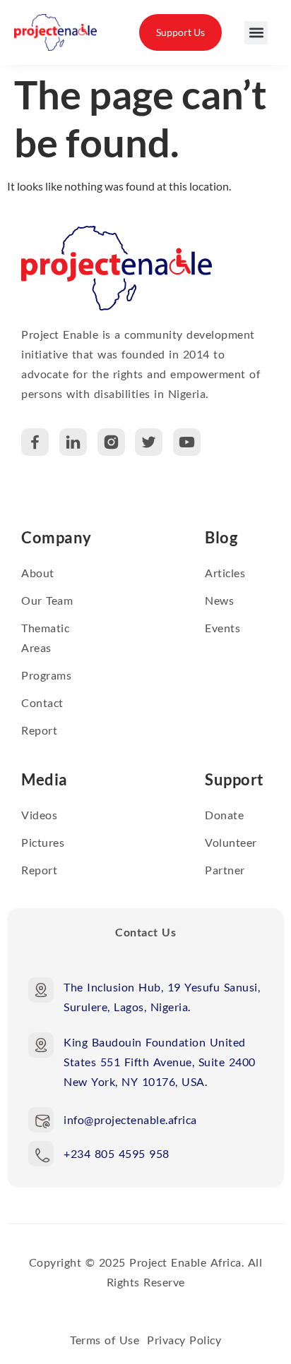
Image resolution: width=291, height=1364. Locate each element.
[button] (256, 32)
